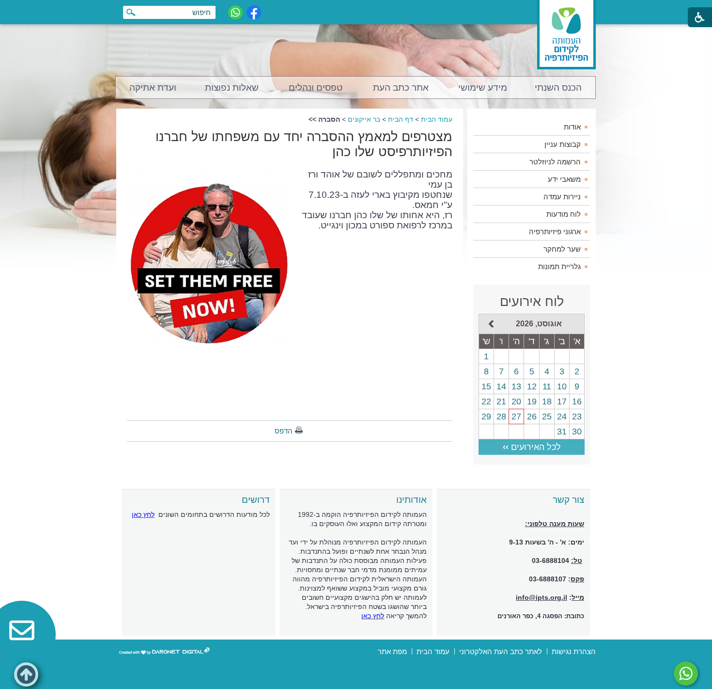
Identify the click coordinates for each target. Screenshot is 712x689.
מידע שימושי (482, 87)
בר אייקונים (364, 119)
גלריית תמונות (559, 266)
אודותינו (411, 500)
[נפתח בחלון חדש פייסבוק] (254, 12)
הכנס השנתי (558, 87)
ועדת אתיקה (152, 87)
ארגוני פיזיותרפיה (555, 231)
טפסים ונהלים (315, 87)
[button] (26, 674)
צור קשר (568, 500)
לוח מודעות (563, 214)
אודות (572, 127)
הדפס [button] (284, 431)
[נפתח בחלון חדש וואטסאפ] (235, 12)
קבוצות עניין (562, 144)
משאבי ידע (564, 179)
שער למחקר (562, 249)
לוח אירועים (532, 301)
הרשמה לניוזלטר (555, 162)
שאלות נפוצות (232, 87)
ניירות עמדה (562, 196)
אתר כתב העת (401, 87)
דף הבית (400, 119)
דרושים (256, 500)
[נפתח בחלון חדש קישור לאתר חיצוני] (686, 673)
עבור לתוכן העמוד (356, 9)
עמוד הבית (436, 119)
